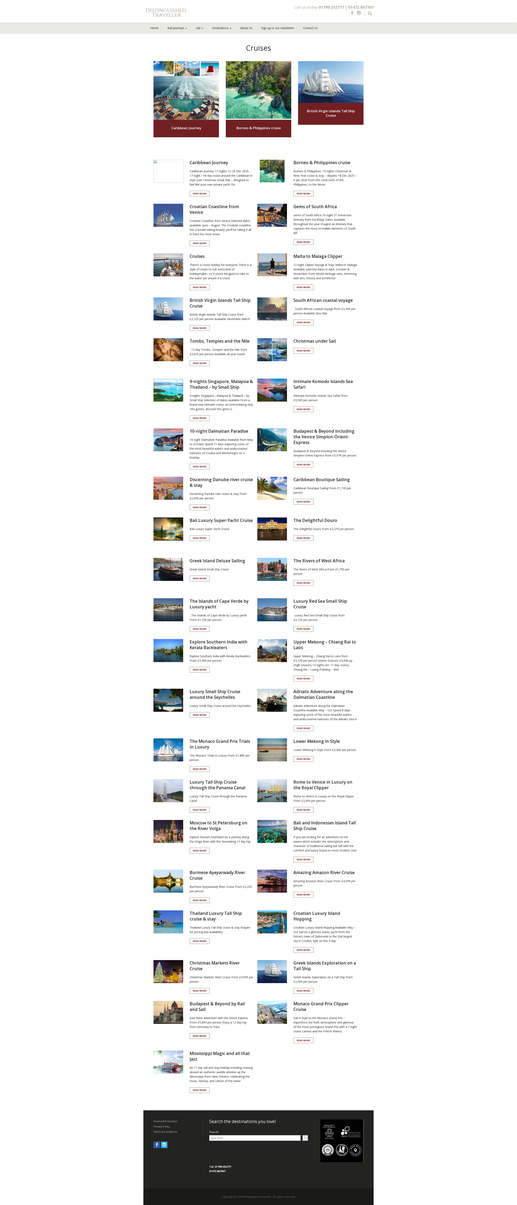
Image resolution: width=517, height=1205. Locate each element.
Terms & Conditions (165, 1132)
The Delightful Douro (315, 520)
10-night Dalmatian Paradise (219, 431)
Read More (199, 193)
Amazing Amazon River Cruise (324, 872)
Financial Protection (165, 1121)
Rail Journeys (176, 28)
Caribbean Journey (186, 128)
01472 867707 (361, 7)
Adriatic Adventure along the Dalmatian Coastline (323, 694)
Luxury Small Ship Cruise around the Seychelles (215, 694)
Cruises (197, 256)
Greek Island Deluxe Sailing (217, 561)
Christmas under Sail (314, 341)
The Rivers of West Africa (319, 561)
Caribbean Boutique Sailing (321, 479)
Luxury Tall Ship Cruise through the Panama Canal (217, 784)
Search (214, 1132)
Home (154, 28)
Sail (198, 28)
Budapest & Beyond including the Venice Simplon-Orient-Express (323, 436)
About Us (246, 28)
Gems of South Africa (315, 206)
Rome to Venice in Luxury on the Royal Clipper (322, 784)
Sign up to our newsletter (277, 28)
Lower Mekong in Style (316, 741)
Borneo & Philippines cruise (258, 128)
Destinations (220, 28)
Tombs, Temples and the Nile (220, 341)
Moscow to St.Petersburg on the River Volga (218, 825)
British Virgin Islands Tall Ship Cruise (331, 113)
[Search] (305, 1138)
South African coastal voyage (323, 300)
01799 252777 (331, 7)
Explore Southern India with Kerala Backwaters (218, 644)
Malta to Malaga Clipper (318, 256)
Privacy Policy (161, 1126)
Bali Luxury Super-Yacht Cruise (221, 520)
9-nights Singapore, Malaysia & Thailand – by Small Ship (221, 384)
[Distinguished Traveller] (189, 12)
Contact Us (310, 28)
